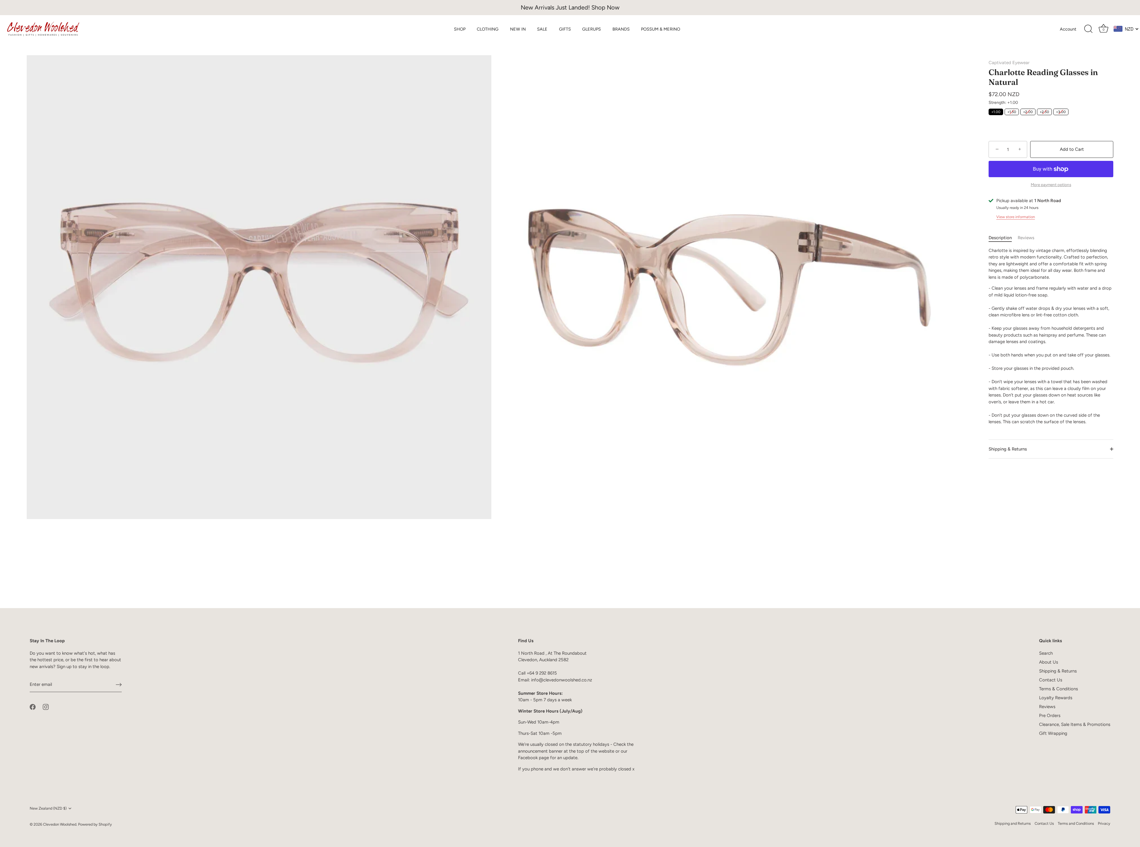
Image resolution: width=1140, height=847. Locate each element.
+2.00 (1028, 112)
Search (1046, 653)
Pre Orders (1049, 715)
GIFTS (565, 29)
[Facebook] (33, 706)
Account (1068, 29)
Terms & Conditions (1058, 688)
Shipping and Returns (1013, 823)
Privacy (1104, 823)
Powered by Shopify (95, 824)
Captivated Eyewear (1009, 62)
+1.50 (1011, 112)
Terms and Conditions (1076, 823)
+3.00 (1061, 112)
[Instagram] (46, 706)
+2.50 (1044, 112)
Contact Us (1050, 680)
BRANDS (621, 29)
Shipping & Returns (1008, 449)
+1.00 (995, 112)
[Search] (1088, 29)
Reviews (1026, 237)
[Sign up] (119, 685)
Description (1000, 237)
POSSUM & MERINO (660, 29)
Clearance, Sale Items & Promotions (1074, 724)
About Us (1048, 662)
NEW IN (518, 29)
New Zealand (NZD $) (48, 808)
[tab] (1003, 237)
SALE (542, 29)
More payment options (1051, 184)
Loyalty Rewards (1055, 697)
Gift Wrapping (1053, 733)
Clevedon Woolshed (59, 824)
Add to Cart (1072, 149)
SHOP (460, 29)
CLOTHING (487, 29)
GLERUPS (591, 29)
